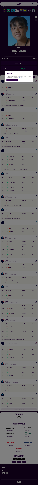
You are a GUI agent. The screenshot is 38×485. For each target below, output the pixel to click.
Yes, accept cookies (12, 79)
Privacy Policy (24, 77)
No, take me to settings (25, 79)
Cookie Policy (20, 77)
